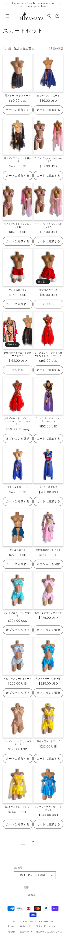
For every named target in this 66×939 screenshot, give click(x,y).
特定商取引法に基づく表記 (49, 931)
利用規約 (12, 931)
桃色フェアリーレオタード (48, 613)
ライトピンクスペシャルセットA (48, 225)
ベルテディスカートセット (18, 807)
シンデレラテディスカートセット (48, 808)
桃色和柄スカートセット (48, 550)
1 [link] (23, 842)
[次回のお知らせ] (59, 5)
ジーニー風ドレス (48, 487)
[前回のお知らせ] (7, 5)
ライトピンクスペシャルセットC (48, 160)
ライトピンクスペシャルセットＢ (18, 225)
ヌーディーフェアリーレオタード (18, 743)
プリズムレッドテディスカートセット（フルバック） (48, 354)
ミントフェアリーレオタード (18, 614)
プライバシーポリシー (47, 926)
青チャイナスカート (17, 487)
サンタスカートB (18, 290)
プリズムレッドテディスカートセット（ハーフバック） (18, 421)
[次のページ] (43, 842)
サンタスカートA (48, 290)
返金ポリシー (26, 926)
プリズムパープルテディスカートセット (48, 420)
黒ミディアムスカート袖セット (18, 160)
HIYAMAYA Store (31, 921)
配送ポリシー (26, 931)
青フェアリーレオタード (48, 678)
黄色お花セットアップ (48, 741)
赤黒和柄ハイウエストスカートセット (18, 354)
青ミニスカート (18, 550)
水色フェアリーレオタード (18, 678)
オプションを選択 (18, 438)
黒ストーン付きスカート (17, 95)
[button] (7, 16)
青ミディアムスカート (48, 95)
